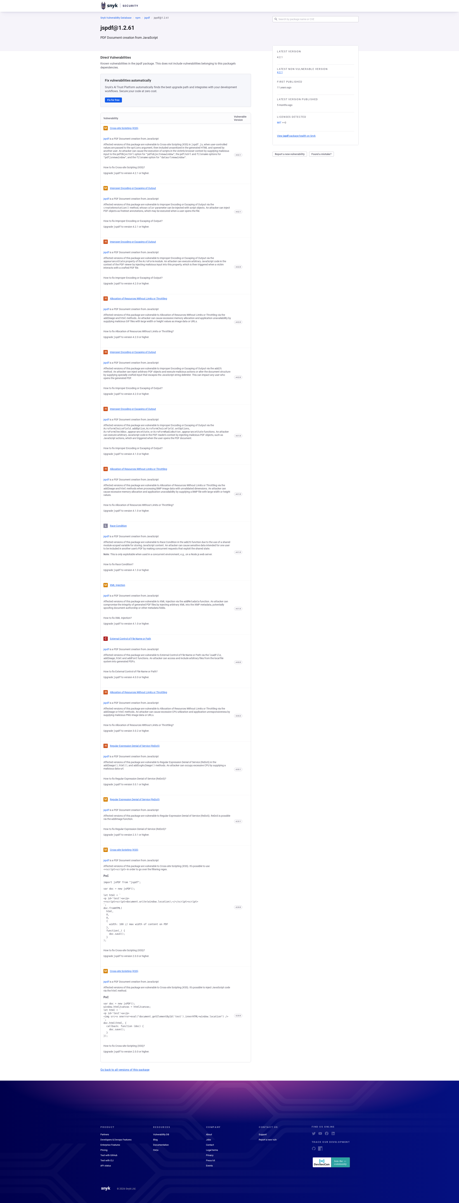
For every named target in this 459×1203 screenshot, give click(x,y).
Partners (104, 1134)
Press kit (210, 1160)
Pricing (103, 1150)
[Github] (314, 1149)
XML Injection (117, 585)
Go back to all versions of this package (124, 1069)
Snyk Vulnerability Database (115, 17)
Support (263, 1134)
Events (209, 1165)
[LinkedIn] (333, 1134)
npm (137, 17)
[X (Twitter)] (314, 1134)
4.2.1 (280, 72)
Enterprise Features (110, 1145)
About (209, 1134)
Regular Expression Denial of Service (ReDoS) (135, 745)
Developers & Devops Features (116, 1139)
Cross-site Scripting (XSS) (124, 128)
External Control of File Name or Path (130, 638)
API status (105, 1165)
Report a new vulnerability (290, 154)
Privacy (209, 1155)
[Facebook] (327, 1134)
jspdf (147, 17)
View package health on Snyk (296, 135)
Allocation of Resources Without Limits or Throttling (138, 298)
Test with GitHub (108, 1155)
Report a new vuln (268, 1139)
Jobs (208, 1139)
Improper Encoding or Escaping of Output (133, 188)
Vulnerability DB (161, 1134)
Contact (210, 1145)
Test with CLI (107, 1160)
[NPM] (320, 1149)
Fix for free (113, 100)
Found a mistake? (321, 154)
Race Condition (118, 525)
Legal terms (212, 1150)
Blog (155, 1139)
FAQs (155, 1150)
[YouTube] (320, 1134)
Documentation (161, 1145)
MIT (279, 122)
